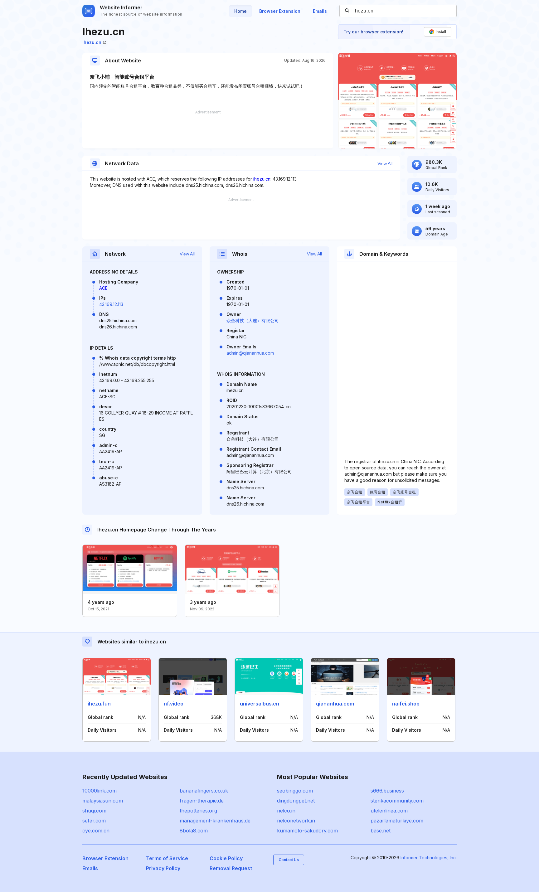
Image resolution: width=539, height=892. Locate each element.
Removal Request (231, 868)
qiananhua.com (335, 704)
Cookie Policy (226, 858)
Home (240, 11)
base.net (381, 830)
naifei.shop (406, 704)
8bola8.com (194, 830)
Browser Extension (279, 11)
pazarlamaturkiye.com (397, 820)
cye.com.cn (95, 830)
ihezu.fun (99, 704)
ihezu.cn (91, 42)
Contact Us (289, 859)
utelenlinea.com (389, 810)
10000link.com (99, 791)
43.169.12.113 (111, 304)
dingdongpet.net (296, 800)
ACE (103, 288)
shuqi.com (94, 810)
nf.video (173, 704)
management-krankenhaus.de (215, 820)
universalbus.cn (259, 704)
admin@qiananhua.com (250, 353)
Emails (320, 11)
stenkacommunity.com (397, 800)
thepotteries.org (198, 810)
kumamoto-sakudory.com (307, 830)
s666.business (387, 791)
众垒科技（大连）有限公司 (252, 320)
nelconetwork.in (296, 820)
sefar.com (94, 820)
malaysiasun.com (102, 800)
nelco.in (286, 810)
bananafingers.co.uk (204, 791)
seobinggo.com (295, 791)
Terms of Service (167, 858)
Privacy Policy (163, 868)
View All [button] (384, 163)
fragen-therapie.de (202, 800)
